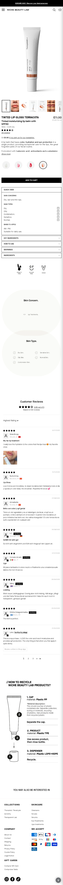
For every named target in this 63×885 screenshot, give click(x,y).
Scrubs (34, 814)
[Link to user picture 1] (10, 458)
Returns (7, 845)
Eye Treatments (38, 821)
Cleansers (35, 810)
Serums (35, 817)
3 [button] (33, 658)
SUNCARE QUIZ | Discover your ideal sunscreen (31, 3)
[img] (9, 431)
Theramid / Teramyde (12, 810)
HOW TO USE (9, 244)
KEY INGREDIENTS (11, 238)
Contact (7, 838)
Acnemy (7, 814)
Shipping (7, 842)
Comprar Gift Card (11, 866)
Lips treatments (38, 824)
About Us (8, 835)
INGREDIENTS (9, 255)
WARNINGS (8, 250)
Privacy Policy (9, 849)
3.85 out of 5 (39, 407)
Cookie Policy (9, 852)
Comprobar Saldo (11, 869)
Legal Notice (9, 856)
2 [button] (28, 658)
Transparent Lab (10, 817)
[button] (7, 130)
